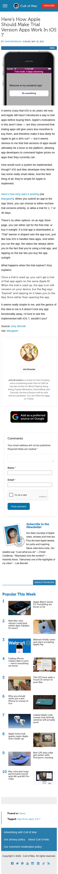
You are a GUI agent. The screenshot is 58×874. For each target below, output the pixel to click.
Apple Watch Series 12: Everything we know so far (43, 604)
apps (31, 819)
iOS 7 (37, 819)
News (52, 48)
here (47, 395)
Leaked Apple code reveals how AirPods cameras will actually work (44, 719)
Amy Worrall (18, 326)
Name (12, 467)
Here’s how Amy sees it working (20, 194)
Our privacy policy (14, 839)
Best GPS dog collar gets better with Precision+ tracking (43, 755)
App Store (22, 819)
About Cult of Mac (38, 839)
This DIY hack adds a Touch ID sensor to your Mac (44, 679)
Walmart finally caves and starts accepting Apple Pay (44, 642)
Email (11, 479)
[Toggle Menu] (5, 5)
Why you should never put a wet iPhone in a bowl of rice (18, 700)
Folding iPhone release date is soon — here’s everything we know (18, 662)
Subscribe (49, 6)
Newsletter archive (44, 582)
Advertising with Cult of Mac (20, 832)
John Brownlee (12, 41)
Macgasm (7, 198)
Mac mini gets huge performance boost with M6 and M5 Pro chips (18, 775)
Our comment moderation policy (23, 846)
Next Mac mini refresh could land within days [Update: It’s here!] (19, 624)
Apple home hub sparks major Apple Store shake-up (18, 736)
